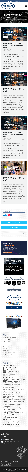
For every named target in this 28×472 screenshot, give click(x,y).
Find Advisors (14, 391)
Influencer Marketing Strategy (18, 401)
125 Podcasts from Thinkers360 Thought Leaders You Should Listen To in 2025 (13, 89)
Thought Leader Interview (9, 409)
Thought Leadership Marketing (10, 418)
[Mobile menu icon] (26, 6)
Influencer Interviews (19, 399)
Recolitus (18, 470)
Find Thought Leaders (10, 396)
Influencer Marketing (7, 401)
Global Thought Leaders (11, 398)
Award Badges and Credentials (10, 337)
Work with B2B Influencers (15, 422)
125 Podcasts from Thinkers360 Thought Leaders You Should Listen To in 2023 (13, 178)
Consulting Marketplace (18, 384)
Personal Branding (7, 406)
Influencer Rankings (7, 343)
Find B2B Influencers (7, 392)
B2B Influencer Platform (8, 375)
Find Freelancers (8, 394)
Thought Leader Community (12, 408)
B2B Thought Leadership (11, 381)
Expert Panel (6, 341)
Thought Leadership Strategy (11, 421)
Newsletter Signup (14, 227)
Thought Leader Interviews (9, 352)
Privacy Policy (7, 461)
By (9, 50)
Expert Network (7, 391)
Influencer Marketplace (8, 402)
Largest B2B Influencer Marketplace (12, 404)
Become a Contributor (14, 222)
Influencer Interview (8, 399)
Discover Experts (8, 386)
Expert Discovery (8, 389)
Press (4, 348)
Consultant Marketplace (8, 384)
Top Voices (5, 356)
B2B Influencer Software (8, 379)
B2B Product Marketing (19, 379)
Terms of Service (15, 461)
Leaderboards (6, 345)
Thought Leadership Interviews (9, 416)
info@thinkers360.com (16, 1)
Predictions (5, 346)
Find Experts (16, 392)
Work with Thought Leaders (12, 424)
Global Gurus (20, 396)
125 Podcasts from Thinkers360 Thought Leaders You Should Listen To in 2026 (13, 45)
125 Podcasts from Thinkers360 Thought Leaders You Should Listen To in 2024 (13, 134)
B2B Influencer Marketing (9, 368)
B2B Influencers (10, 377)
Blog (2, 461)
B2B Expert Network (8, 365)
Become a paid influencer (10, 382)
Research (5, 350)
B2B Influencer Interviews (20, 365)
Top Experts (21, 421)
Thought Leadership (7, 49)
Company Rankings (7, 339)
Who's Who (5, 422)
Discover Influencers (9, 387)
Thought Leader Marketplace (13, 412)
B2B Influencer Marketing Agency (12, 371)
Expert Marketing (19, 389)
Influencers (16, 402)
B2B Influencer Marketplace (9, 374)
